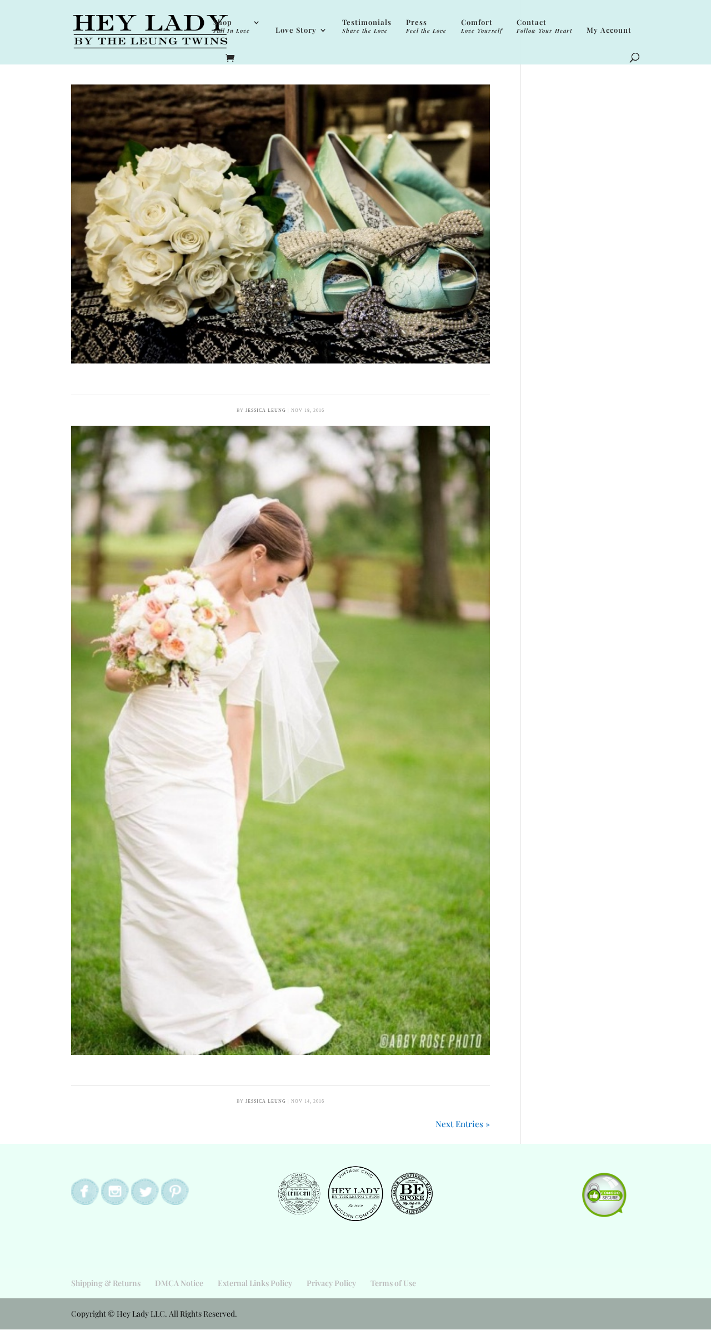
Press (426, 26)
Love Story (296, 30)
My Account (609, 30)
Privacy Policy (331, 1283)
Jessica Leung (266, 410)
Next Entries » (462, 1123)
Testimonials (367, 26)
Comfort (481, 26)
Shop (231, 26)
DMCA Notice (179, 1283)
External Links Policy (255, 1283)
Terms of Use (393, 1283)
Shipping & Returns (106, 1283)
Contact (544, 26)
